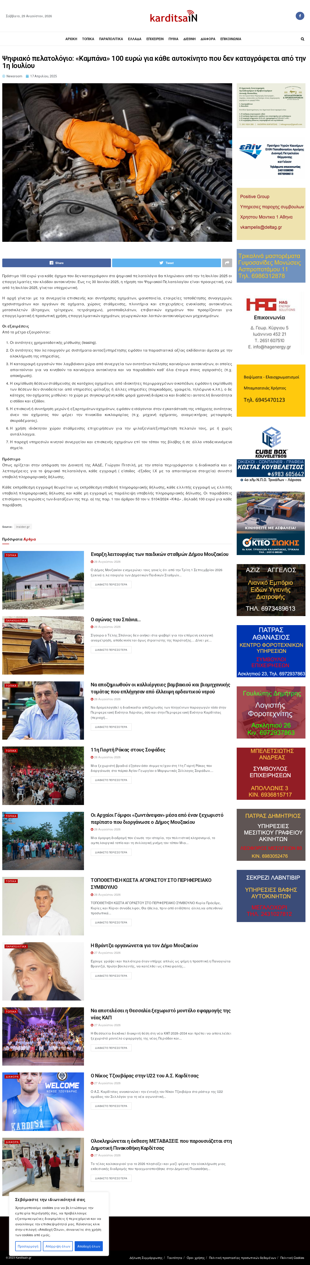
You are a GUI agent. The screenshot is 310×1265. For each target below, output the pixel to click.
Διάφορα (208, 39)
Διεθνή (189, 39)
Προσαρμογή (28, 1246)
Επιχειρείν (155, 39)
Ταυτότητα (174, 1257)
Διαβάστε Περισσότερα (111, 584)
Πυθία (173, 39)
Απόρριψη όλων (58, 1246)
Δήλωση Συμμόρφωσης (146, 1257)
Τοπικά (88, 39)
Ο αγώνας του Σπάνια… (115, 619)
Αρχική (71, 39)
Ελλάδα (134, 39)
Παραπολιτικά (111, 39)
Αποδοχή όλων (88, 1246)
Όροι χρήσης (196, 1257)
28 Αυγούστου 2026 (107, 561)
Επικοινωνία (230, 39)
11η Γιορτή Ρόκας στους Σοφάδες (128, 750)
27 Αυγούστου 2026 (107, 952)
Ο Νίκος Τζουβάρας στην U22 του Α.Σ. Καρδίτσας (145, 1076)
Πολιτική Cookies (292, 1257)
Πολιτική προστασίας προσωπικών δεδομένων (242, 1257)
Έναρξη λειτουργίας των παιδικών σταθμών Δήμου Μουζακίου (160, 554)
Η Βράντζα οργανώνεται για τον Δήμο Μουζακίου (144, 945)
